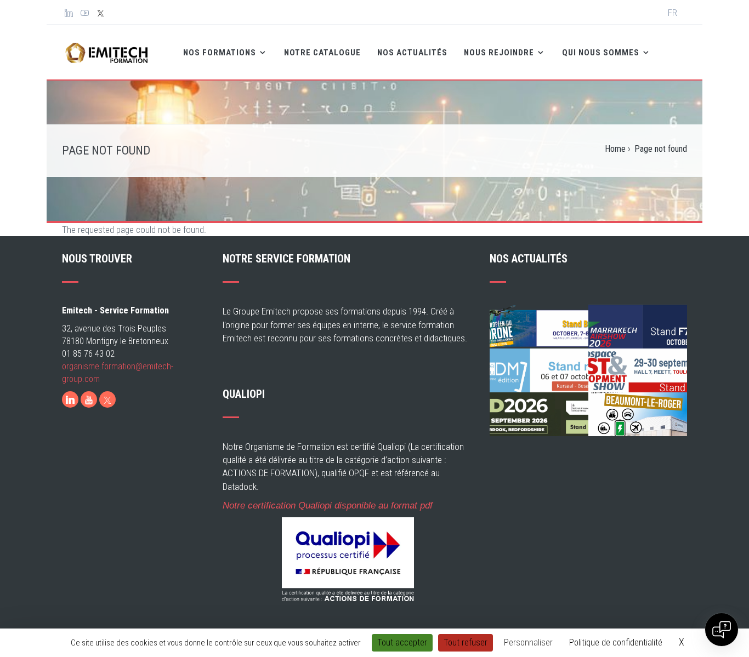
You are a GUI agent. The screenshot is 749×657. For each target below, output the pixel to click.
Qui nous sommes (602, 53)
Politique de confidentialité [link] (615, 642)
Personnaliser (528, 642)
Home (615, 149)
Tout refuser (465, 642)
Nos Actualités (412, 53)
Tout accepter (402, 642)
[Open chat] (721, 629)
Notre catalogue (322, 53)
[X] (107, 399)
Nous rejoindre (500, 53)
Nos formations (220, 53)
